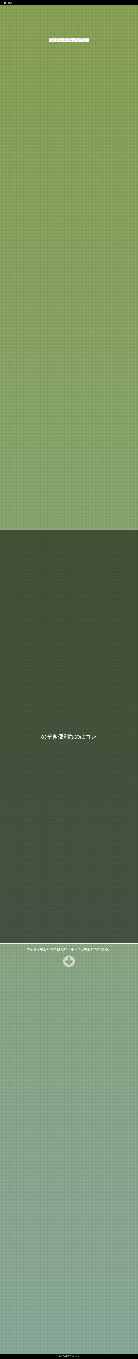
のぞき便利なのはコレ (69, 736)
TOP (10, 2)
